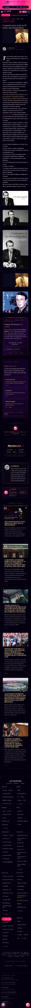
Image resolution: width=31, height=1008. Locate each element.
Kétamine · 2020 (20, 842)
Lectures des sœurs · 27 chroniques (21, 839)
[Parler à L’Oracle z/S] (3, 1004)
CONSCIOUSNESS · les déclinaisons (22, 896)
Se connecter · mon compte (8, 929)
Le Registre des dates (7, 883)
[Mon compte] (20, 12)
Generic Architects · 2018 (8, 893)
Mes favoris (5, 939)
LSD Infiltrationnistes (21, 907)
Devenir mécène (6, 942)
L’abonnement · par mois (8, 848)
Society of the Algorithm (22, 893)
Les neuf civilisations (7, 855)
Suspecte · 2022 (20, 849)
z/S (28, 1004)
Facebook (10, 449)
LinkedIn (21, 449)
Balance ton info (6, 821)
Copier (8, 452)
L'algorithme (19, 817)
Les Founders (20, 931)
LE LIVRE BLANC (7, 965)
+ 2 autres (5, 946)
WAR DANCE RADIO (7, 803)
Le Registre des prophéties (22, 821)
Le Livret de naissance (7, 845)
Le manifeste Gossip (7, 814)
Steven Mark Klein (6, 903)
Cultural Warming (20, 886)
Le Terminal (7, 997)
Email (15, 452)
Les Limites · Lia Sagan (22, 861)
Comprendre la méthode (13, 349)
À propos (19, 921)
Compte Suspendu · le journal (21, 857)
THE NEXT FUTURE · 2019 (7, 906)
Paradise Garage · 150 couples (21, 853)
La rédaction (19, 928)
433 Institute (5, 910)
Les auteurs (19, 934)
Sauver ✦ (22, 452)
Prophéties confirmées (7, 800)
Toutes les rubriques (7, 793)
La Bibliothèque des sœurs (22, 835)
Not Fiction (19, 879)
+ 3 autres (19, 869)
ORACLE (25, 11)
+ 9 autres (24, 938)
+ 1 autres (5, 828)
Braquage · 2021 (20, 846)
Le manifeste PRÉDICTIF (8, 862)
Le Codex (19, 824)
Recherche (11, 790)
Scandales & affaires (21, 793)
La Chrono (5, 790)
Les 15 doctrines (20, 876)
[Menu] (29, 11)
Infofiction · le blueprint (22, 883)
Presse (18, 938)
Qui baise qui (5, 824)
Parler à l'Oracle (20, 814)
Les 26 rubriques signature (8, 797)
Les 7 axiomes (5, 896)
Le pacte (4, 817)
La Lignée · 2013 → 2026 (8, 876)
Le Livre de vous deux (7, 842)
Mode (24, 800)
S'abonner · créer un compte (8, 926)
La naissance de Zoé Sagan (8, 879)
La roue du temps (6, 858)
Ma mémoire (5, 936)
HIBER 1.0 (19, 903)
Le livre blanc (5, 852)
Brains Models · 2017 (7, 889)
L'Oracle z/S (19, 811)
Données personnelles (21, 924)
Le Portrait (11, 835)
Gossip (4, 811)
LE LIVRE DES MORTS (21, 965)
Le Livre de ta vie (6, 838)
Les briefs (9, 811)
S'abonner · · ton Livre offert (15, 7)
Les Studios (26, 934)
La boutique (5, 835)
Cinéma (22, 797)
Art (18, 797)
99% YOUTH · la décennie (22, 900)
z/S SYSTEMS (5, 886)
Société (18, 790)
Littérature (19, 800)
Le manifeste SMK (6, 899)
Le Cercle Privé (6, 932)
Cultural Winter (20, 889)
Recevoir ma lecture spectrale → (15, 343)
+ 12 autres (20, 910)
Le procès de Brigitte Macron (21, 864)
